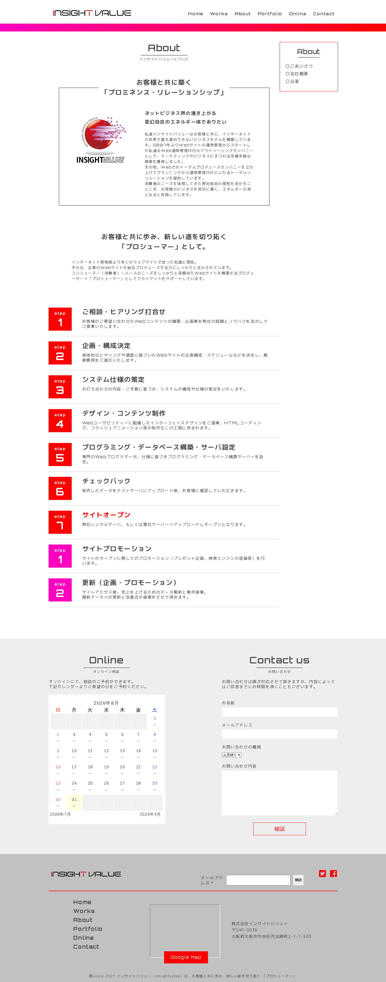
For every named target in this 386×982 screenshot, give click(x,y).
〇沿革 (292, 81)
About (243, 13)
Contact (324, 13)
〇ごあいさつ (299, 66)
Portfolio (270, 13)
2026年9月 (150, 814)
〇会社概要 (297, 73)
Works (219, 13)
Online (298, 13)
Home (195, 13)
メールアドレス (212, 880)
